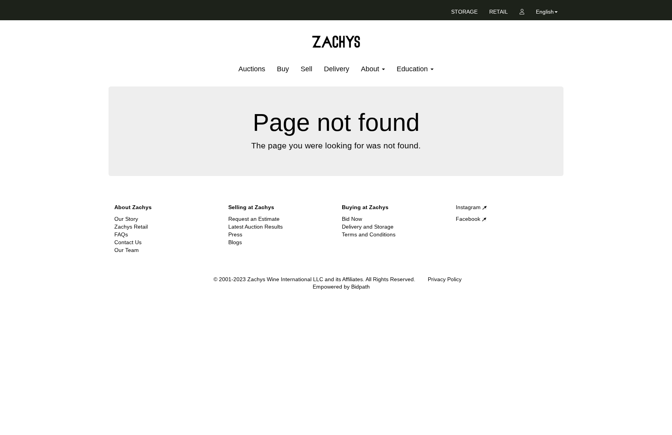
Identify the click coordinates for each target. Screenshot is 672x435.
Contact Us (128, 242)
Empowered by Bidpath (341, 287)
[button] (547, 13)
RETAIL (498, 12)
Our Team (126, 250)
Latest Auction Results (255, 227)
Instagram (469, 207)
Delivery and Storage (368, 227)
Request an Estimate (254, 219)
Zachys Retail (131, 227)
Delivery (336, 69)
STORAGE (464, 12)
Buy (283, 69)
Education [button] (413, 69)
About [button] (371, 69)
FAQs (121, 234)
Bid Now (352, 219)
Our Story (126, 219)
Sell (306, 69)
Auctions (251, 69)
